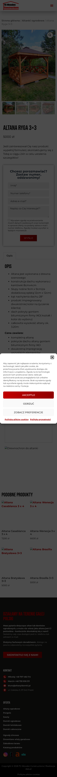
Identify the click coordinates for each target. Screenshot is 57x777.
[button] (52, 357)
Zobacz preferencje (28, 412)
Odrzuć (28, 403)
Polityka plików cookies (16, 419)
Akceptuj (28, 395)
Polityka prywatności (40, 419)
